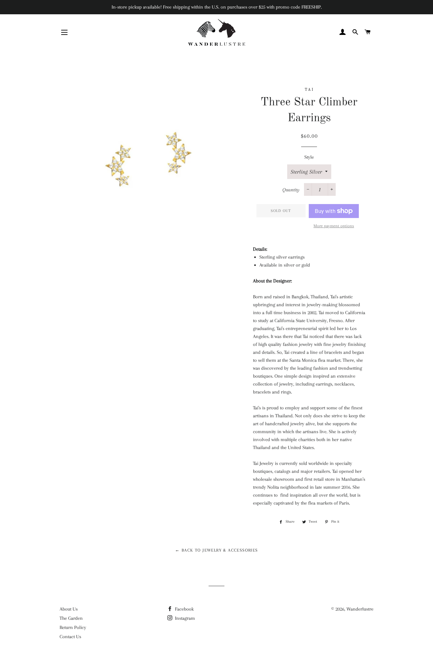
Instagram (184, 618)
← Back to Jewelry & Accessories (216, 550)
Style (309, 157)
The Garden (71, 618)
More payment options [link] (333, 225)
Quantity (291, 190)
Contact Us (70, 636)
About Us (69, 609)
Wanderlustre (359, 609)
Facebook (184, 609)
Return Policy (73, 627)
